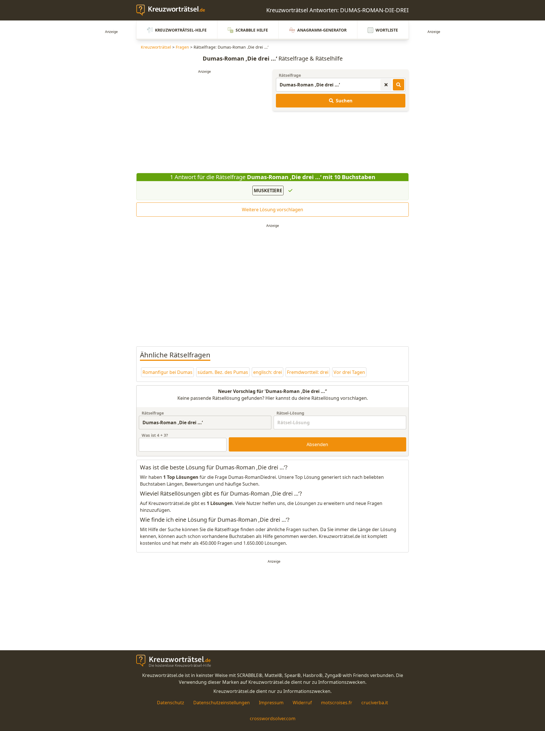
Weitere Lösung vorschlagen (272, 209)
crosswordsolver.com (272, 718)
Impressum (271, 702)
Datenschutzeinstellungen (221, 702)
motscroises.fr (336, 702)
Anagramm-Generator (322, 30)
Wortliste (387, 30)
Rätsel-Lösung (290, 413)
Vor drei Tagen (349, 372)
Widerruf (302, 702)
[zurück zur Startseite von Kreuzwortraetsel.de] (173, 10)
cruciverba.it (374, 702)
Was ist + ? (155, 435)
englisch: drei (267, 372)
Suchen (344, 101)
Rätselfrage (290, 75)
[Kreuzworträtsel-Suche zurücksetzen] (386, 84)
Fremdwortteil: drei (307, 372)
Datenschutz (170, 702)
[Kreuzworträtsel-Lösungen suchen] (398, 84)
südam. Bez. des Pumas (223, 372)
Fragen (182, 47)
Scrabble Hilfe (252, 30)
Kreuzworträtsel (156, 47)
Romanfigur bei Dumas (167, 372)
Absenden (317, 444)
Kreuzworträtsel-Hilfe (181, 30)
